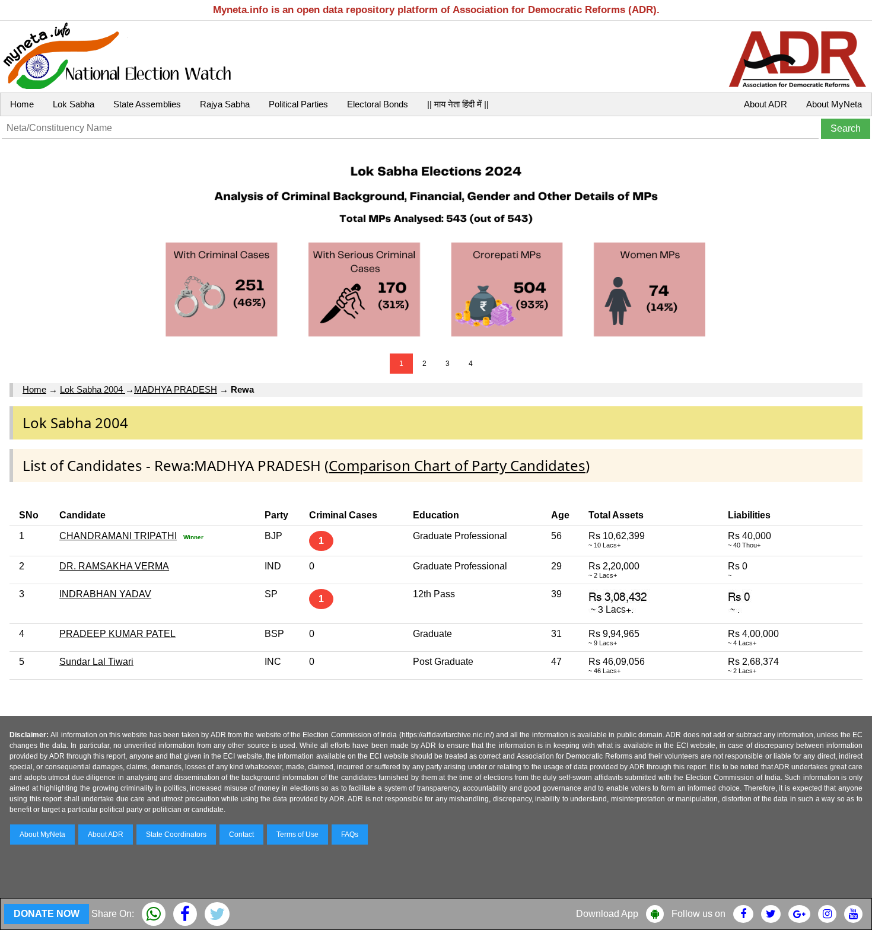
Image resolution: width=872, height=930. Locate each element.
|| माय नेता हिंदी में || (458, 104)
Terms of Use (297, 834)
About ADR (765, 104)
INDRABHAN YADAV (105, 594)
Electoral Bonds (377, 104)
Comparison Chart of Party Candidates (457, 465)
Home (22, 104)
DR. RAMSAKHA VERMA (114, 566)
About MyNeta (834, 104)
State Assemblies (147, 104)
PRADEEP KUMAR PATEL (117, 634)
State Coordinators (176, 834)
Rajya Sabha (225, 104)
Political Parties (298, 104)
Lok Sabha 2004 (92, 389)
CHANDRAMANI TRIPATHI (118, 536)
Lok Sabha (73, 104)
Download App (607, 914)
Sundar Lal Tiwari (96, 662)
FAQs (349, 834)
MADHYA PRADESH (175, 389)
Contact (241, 834)
